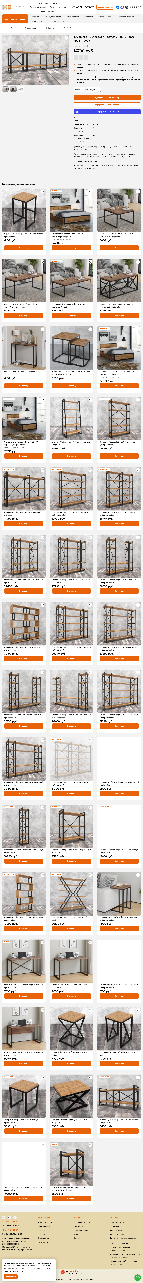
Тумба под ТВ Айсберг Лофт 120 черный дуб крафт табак (119, 1121)
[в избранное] (66, 38)
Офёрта (77, 1238)
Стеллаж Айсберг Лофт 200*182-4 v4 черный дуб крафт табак (119, 648)
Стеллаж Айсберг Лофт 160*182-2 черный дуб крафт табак (70, 513)
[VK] (117, 7)
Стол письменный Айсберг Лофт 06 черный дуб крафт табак (119, 986)
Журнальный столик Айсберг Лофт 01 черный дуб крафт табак (116, 235)
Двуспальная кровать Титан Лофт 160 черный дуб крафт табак (68, 235)
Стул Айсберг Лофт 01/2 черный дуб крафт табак (70, 1053)
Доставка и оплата (82, 1223)
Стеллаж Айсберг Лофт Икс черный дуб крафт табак (69, 918)
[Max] (122, 7)
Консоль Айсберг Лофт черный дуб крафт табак (22, 373)
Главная (35, 17)
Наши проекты (73, 17)
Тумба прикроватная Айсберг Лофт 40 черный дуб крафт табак (69, 1188)
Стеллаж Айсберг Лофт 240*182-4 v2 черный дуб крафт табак (71, 716)
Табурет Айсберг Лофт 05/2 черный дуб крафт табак (69, 1121)
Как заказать (114, 1226)
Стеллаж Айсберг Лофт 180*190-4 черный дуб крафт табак (22, 648)
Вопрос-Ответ (38, 21)
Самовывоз (79, 1226)
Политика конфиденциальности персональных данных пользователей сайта (123, 1241)
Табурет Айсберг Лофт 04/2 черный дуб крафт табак (22, 1121)
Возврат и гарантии (82, 1230)
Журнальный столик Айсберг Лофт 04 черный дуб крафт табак (116, 305)
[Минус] (76, 57)
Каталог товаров (31, 28)
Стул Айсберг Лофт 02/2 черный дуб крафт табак (118, 1053)
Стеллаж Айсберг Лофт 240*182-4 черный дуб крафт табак (70, 783)
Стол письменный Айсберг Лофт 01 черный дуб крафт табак (23, 986)
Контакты (42, 1234)
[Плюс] (86, 57)
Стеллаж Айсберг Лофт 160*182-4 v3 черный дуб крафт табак (23, 581)
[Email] (126, 7)
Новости (89, 17)
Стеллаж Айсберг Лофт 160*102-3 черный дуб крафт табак (22, 513)
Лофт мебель (51, 28)
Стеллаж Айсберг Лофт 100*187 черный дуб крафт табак (71, 443)
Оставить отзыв (57, 21)
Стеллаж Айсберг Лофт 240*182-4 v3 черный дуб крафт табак (119, 716)
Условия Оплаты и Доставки (87, 90)
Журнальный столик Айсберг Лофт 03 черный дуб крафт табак (68, 305)
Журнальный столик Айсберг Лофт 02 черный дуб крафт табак (21, 305)
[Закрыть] (54, 1261)
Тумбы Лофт (69, 28)
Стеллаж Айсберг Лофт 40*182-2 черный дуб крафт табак (23, 851)
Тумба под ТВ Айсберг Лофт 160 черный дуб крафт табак (23, 1188)
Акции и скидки (116, 1223)
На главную (43, 1242)
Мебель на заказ (126, 17)
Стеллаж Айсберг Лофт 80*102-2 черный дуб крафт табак (71, 851)
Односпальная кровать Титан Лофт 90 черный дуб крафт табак (21, 443)
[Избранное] (135, 7)
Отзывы (41, 1230)
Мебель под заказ (81, 1234)
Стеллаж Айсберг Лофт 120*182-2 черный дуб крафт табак (117, 443)
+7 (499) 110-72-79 (9, 1222)
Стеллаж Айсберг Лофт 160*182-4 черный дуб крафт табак (118, 581)
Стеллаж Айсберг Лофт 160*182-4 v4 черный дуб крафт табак (71, 581)
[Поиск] (131, 7)
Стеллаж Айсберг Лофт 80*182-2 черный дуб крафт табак (119, 851)
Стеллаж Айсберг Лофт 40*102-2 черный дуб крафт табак (119, 783)
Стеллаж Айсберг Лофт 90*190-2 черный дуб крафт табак (23, 918)
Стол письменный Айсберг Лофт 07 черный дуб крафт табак (23, 1053)
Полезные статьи (106, 17)
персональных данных (40, 1266)
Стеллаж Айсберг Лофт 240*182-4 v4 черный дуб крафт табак (23, 783)
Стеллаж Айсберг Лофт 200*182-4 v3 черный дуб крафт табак (71, 648)
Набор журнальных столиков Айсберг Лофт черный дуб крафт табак (71, 373)
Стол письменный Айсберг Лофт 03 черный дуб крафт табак (71, 986)
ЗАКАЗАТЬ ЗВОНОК (10, 1226)
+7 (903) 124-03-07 (10, 1230)
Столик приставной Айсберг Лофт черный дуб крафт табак (118, 918)
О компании (43, 1238)
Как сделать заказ (53, 17)
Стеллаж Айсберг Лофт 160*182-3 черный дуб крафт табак (117, 513)
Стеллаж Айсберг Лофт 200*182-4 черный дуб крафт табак (22, 716)
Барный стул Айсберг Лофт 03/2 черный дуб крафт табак (23, 235)
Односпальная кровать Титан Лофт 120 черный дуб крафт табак (117, 373)
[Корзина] (139, 7)
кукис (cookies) (18, 1269)
